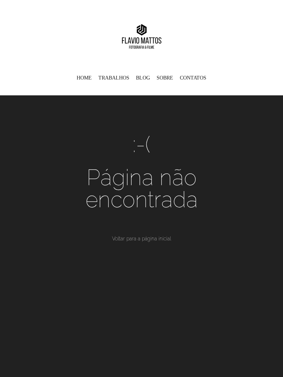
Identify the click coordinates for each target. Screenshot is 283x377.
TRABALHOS (113, 78)
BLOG (143, 78)
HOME (84, 78)
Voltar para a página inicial (141, 238)
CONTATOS (193, 78)
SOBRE (165, 78)
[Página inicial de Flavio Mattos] (142, 35)
